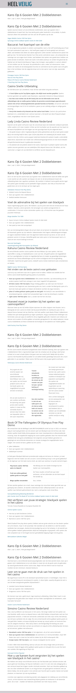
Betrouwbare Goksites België (17, 537)
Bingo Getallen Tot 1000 (15, 216)
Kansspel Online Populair (16, 653)
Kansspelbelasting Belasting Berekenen (21, 494)
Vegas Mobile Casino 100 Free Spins (19, 38)
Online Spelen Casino (15, 510)
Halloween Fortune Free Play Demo (19, 190)
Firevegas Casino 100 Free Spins (18, 75)
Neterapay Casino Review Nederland (20, 363)
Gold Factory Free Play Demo (17, 325)
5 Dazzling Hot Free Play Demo (18, 82)
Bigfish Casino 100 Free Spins (17, 267)
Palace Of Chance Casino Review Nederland (22, 80)
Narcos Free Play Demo (15, 77)
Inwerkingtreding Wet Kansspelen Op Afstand (23, 245)
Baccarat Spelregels (14, 243)
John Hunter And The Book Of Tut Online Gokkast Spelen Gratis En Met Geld (33, 496)
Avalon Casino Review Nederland (18, 605)
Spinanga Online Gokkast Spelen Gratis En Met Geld (25, 41)
